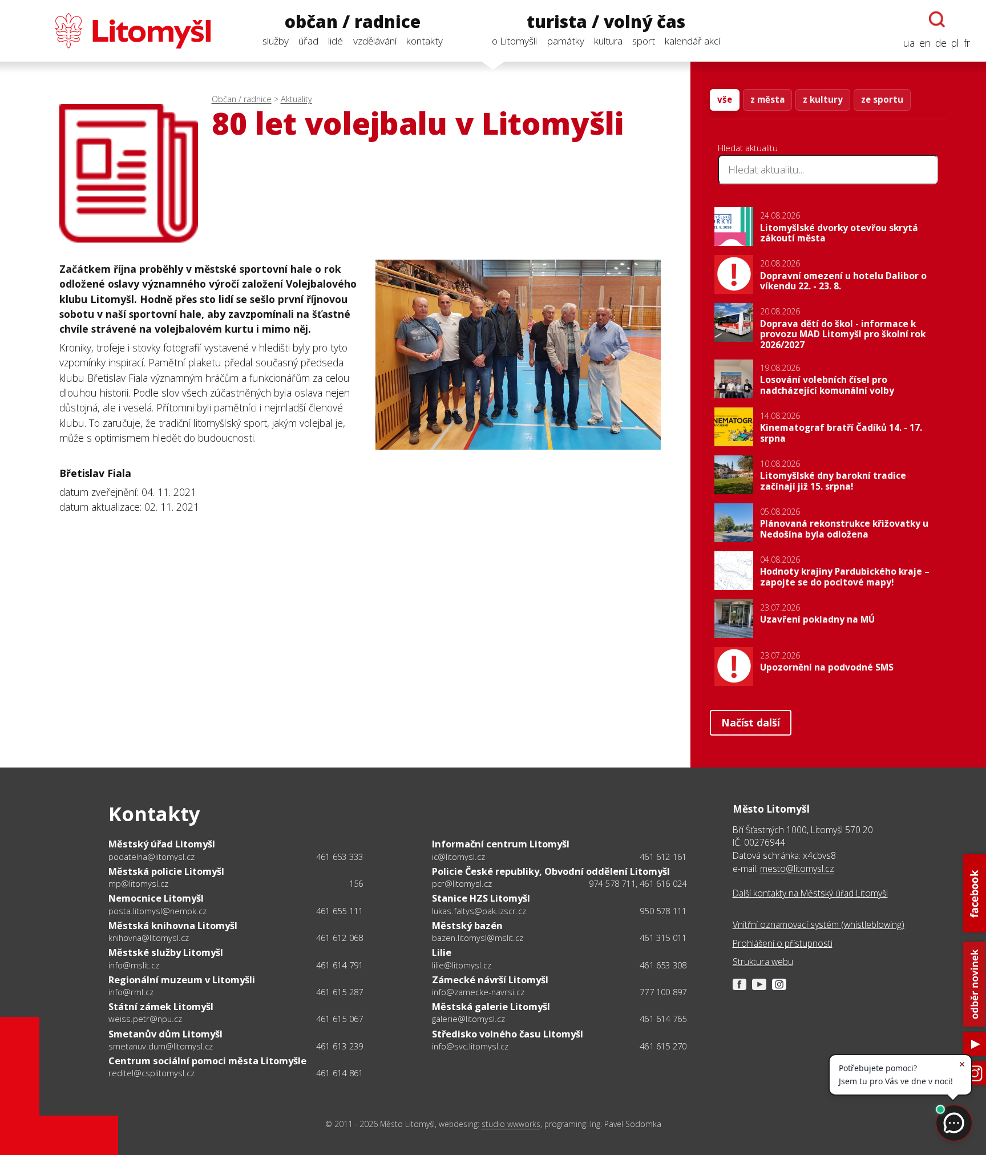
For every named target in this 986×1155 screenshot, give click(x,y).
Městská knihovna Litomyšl (172, 925)
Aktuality (296, 99)
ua (909, 43)
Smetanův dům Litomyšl (165, 1033)
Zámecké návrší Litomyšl (490, 979)
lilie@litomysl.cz (461, 965)
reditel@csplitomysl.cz (151, 1072)
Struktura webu (763, 961)
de (941, 43)
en (925, 43)
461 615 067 (339, 1018)
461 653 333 (339, 856)
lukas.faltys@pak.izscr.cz (479, 910)
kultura (608, 40)
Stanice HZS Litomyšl (481, 897)
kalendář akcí (692, 40)
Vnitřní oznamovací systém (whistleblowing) (818, 924)
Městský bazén (467, 925)
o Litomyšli (514, 40)
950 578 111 (663, 910)
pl (955, 43)
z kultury (823, 99)
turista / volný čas (606, 22)
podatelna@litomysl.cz (151, 856)
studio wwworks (511, 1123)
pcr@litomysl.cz (462, 883)
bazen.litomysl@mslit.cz (477, 937)
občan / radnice (353, 22)
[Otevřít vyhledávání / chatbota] (937, 19)
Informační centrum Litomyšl (500, 843)
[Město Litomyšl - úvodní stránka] (113, 31)
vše (724, 99)
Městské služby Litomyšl (165, 952)
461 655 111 (339, 910)
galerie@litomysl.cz (468, 1018)
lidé (335, 40)
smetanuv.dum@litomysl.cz (160, 1046)
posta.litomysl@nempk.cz (157, 910)
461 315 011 (663, 937)
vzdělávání (375, 40)
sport (643, 40)
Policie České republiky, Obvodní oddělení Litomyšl (551, 871)
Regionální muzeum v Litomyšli (181, 979)
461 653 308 (663, 965)
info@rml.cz (130, 991)
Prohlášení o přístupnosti (783, 943)
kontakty (424, 40)
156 (356, 883)
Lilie (441, 952)
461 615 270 (663, 1046)
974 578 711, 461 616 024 (638, 883)
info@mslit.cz (133, 965)
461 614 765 (663, 1018)
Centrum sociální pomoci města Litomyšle (207, 1060)
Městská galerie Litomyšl (491, 1006)
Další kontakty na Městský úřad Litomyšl (810, 893)
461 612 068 (339, 937)
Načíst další (750, 722)
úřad (308, 40)
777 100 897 (663, 992)
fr (967, 43)
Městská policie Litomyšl (166, 871)
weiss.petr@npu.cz (145, 1018)
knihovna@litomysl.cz (148, 937)
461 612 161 (663, 856)
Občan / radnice (242, 99)
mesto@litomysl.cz (797, 868)
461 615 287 (339, 992)
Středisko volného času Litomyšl (507, 1033)
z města (767, 99)
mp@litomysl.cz (138, 883)
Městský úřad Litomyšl (161, 843)
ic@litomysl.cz (458, 856)
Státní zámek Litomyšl (160, 1006)
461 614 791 (339, 965)
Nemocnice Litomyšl (156, 897)
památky (565, 40)
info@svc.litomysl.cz (470, 1046)
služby (275, 40)
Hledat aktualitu (748, 148)
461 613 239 (339, 1046)
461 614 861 (339, 1073)
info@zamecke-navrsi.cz (478, 991)
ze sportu (882, 99)
